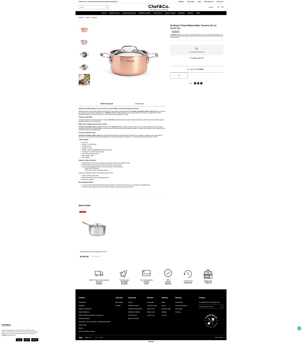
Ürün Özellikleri (106, 104)
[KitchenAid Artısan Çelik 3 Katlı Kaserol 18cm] (96, 227)
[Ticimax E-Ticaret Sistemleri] (151, 342)
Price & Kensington (181, 305)
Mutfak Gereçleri (114, 13)
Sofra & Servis (157, 13)
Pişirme (104, 13)
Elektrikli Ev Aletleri (144, 13)
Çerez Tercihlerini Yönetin (87, 331)
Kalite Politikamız (84, 312)
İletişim (199, 1)
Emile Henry (151, 309)
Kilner (163, 302)
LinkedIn (118, 305)
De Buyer (178, 312)
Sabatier (164, 312)
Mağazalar (181, 1)
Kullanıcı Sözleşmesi (85, 309)
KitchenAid (150, 302)
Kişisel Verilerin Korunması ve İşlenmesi (91, 315)
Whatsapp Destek (208, 1)
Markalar (190, 13)
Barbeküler (181, 13)
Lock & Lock (151, 315)
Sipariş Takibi (190, 1)
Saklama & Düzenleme (129, 13)
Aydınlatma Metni (84, 318)
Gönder (221, 307)
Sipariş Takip (82, 325)
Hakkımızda (82, 302)
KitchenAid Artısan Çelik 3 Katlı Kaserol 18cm (93, 251)
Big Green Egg (166, 309)
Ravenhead (178, 309)
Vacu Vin (164, 315)
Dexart (164, 305)
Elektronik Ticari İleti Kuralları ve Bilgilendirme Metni (94, 322)
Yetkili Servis (220, 1)
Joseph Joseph (152, 305)
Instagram (120, 302)
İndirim (198, 13)
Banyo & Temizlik (170, 13)
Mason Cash (151, 312)
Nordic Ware (179, 302)
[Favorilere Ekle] (179, 75)
